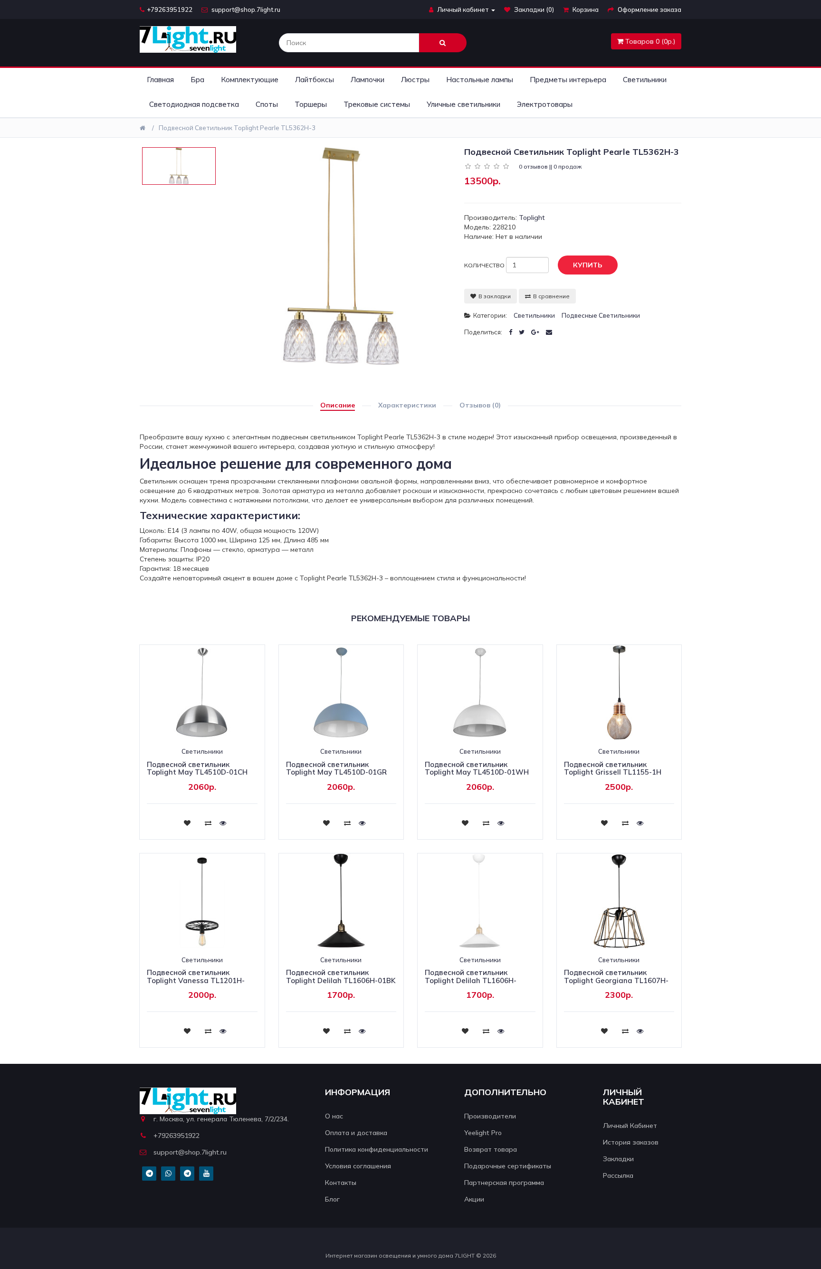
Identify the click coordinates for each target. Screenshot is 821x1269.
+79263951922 (169, 9)
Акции (474, 1199)
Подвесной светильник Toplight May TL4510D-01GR (336, 768)
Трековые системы (377, 104)
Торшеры (311, 104)
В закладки (494, 296)
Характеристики (407, 405)
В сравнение (551, 296)
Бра (197, 79)
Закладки (618, 1159)
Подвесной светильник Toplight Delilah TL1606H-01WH (470, 980)
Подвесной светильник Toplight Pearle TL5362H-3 (237, 128)
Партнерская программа (504, 1182)
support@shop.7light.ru (245, 9)
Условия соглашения (358, 1166)
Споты (267, 104)
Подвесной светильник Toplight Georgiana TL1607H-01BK (616, 980)
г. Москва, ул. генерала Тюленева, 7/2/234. (221, 1119)
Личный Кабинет (630, 1125)
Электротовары (545, 104)
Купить (587, 265)
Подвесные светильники (601, 315)
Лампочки (367, 79)
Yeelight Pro (483, 1132)
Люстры (415, 79)
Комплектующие (249, 79)
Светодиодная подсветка (194, 104)
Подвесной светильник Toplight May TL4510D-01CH (197, 768)
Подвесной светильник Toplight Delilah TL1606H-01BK (340, 976)
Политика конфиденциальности (376, 1149)
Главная (160, 79)
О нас (334, 1116)
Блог (332, 1199)
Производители (490, 1116)
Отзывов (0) (480, 405)
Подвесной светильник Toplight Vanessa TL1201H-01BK (196, 980)
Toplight (532, 217)
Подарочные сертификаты (507, 1166)
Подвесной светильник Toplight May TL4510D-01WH (477, 768)
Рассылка (618, 1175)
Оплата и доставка (356, 1132)
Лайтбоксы (314, 79)
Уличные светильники (463, 104)
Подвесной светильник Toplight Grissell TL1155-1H (612, 768)
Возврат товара (490, 1149)
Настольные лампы (479, 79)
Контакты (340, 1182)
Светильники (645, 79)
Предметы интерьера (568, 79)
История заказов (631, 1142)
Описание (337, 405)
